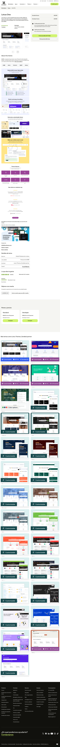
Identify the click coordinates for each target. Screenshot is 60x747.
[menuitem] (56, 1)
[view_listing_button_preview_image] (11, 40)
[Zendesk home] (4, 3)
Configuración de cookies (27, 744)
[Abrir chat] (57, 744)
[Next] (17, 52)
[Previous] (13, 52)
